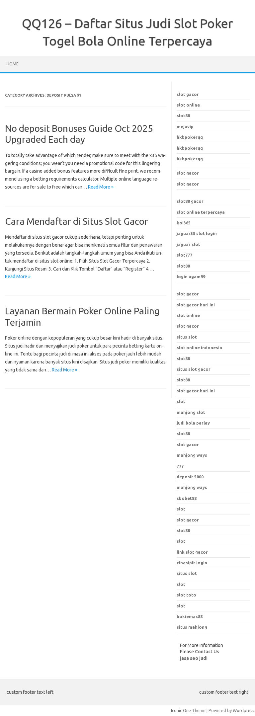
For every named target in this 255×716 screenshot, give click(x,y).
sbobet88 (187, 498)
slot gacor (188, 94)
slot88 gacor (190, 201)
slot (181, 509)
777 (180, 466)
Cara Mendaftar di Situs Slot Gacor (76, 221)
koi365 (184, 222)
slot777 (184, 255)
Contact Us (207, 651)
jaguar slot (188, 244)
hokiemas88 (190, 616)
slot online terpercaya (201, 212)
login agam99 (191, 276)
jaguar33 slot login (197, 233)
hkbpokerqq (190, 137)
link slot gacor (192, 552)
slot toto (186, 595)
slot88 (183, 115)
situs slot (187, 337)
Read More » (101, 187)
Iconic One (181, 710)
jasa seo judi (194, 658)
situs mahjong (192, 627)
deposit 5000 (190, 476)
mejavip (185, 126)
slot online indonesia (199, 347)
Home (13, 64)
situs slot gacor (194, 369)
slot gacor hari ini (196, 304)
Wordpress (243, 710)
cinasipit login (192, 562)
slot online (188, 105)
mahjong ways (192, 455)
